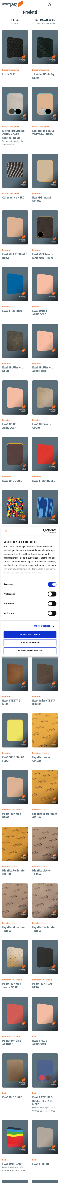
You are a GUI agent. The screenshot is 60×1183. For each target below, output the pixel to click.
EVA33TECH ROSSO (43, 481)
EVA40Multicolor (12, 1164)
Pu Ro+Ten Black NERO (42, 985)
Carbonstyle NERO (13, 197)
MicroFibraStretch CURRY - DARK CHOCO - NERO (13, 134)
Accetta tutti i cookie (30, 634)
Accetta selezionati (30, 642)
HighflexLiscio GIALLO (41, 759)
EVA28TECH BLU (12, 311)
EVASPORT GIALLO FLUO (13, 759)
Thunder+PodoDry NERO (43, 75)
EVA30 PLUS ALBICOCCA (39, 1042)
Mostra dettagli (42, 625)
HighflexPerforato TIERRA (43, 928)
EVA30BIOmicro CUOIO (41, 425)
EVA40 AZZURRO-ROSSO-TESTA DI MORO (42, 1100)
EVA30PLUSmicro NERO (12, 369)
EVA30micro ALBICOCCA (39, 312)
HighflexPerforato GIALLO (13, 872)
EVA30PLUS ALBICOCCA (9, 425)
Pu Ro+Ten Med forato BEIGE (11, 985)
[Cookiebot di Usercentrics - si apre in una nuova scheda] (43, 531)
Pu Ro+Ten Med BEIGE (11, 815)
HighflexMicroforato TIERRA (14, 928)
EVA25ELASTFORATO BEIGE (14, 256)
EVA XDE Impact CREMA (41, 199)
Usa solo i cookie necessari (30, 650)
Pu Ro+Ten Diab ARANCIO (11, 1042)
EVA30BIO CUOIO (12, 481)
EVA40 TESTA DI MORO (11, 702)
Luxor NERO (9, 74)
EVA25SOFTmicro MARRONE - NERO (42, 256)
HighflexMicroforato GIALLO (44, 815)
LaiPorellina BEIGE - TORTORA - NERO (44, 132)
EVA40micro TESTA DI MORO (43, 702)
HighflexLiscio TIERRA (41, 872)
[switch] (52, 594)
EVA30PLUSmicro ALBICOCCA (42, 369)
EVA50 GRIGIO (40, 1164)
